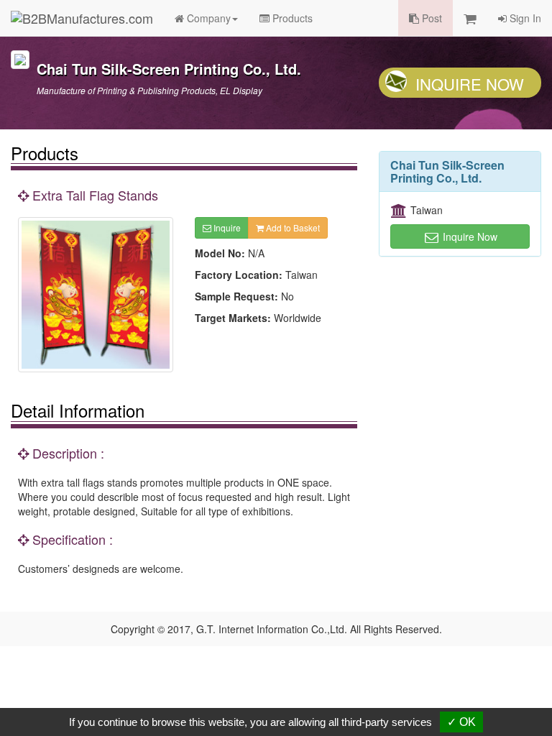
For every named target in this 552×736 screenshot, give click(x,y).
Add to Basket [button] (292, 227)
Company (207, 18)
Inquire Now (469, 84)
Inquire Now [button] (468, 236)
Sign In (524, 18)
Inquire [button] (226, 227)
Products (291, 18)
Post (430, 18)
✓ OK (461, 722)
